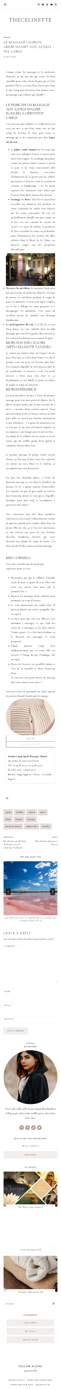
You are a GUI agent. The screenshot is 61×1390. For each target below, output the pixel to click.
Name (8, 992)
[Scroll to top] (56, 1382)
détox (43, 812)
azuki (8, 812)
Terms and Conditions (40, 1380)
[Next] (52, 891)
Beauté (7, 37)
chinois (31, 812)
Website (9, 1019)
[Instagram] (39, 4)
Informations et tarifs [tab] (30, 744)
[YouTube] (51, 4)
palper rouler (31, 826)
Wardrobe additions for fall (30, 1292)
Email (8, 1005)
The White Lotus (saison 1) (30, 1207)
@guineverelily (30, 1370)
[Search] (53, 1303)
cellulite (20, 812)
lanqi (8, 819)
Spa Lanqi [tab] (31, 738)
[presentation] (30, 888)
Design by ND (43, 1384)
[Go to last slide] (8, 891)
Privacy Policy (17, 1380)
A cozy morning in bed (30, 1249)
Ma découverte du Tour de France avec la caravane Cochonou (15, 842)
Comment (10, 946)
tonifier (46, 826)
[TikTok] (47, 4)
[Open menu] (5, 4)
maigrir (18, 819)
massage (31, 819)
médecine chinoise (13, 826)
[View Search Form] (56, 4)
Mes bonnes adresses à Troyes (46, 841)
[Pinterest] (43, 4)
